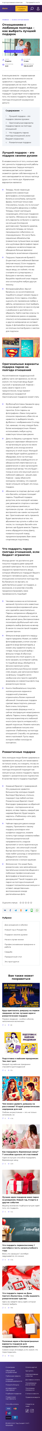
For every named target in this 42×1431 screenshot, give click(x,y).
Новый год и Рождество (16, 930)
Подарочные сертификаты (11, 1398)
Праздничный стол (13, 957)
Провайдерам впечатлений (30, 1384)
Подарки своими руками (16, 935)
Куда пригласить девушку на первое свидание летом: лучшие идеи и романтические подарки (20, 1013)
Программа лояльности (29, 1389)
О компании (10, 1367)
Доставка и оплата (32, 1380)
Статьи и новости (32, 1393)
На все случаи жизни (14, 51)
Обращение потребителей (11, 1371)
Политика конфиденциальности (14, 1380)
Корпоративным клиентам (12, 2)
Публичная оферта (13, 1376)
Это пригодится (12, 962)
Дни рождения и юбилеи (16, 925)
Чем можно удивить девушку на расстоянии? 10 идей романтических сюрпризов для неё (21, 1106)
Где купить (29, 1371)
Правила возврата (32, 1397)
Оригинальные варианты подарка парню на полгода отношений (19, 126)
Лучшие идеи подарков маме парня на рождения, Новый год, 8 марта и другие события (20, 1200)
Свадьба (8, 952)
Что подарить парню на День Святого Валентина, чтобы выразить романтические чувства (21, 1296)
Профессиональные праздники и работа (20, 945)
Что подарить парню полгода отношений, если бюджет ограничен (18, 136)
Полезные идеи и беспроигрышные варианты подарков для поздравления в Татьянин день (20, 1344)
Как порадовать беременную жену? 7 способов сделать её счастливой (20, 1153)
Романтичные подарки (20, 142)
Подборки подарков (13, 1393)
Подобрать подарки (21, 9)
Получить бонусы (12, 1385)
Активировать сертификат (11, 1389)
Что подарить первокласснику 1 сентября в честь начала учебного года (20, 1248)
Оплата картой (31, 1367)
